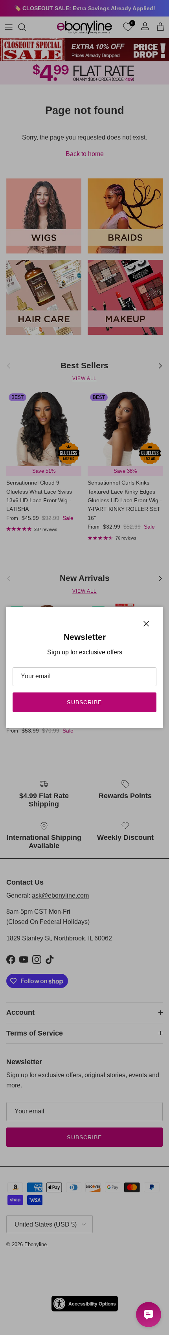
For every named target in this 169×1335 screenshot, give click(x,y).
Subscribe (84, 702)
